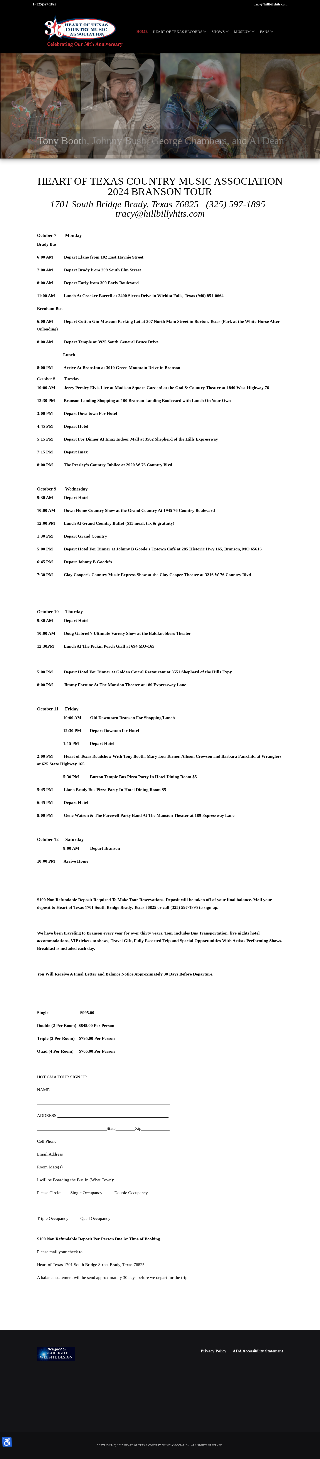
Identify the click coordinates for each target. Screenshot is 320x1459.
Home (142, 31)
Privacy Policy (213, 1351)
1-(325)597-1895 (44, 4)
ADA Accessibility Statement (258, 1351)
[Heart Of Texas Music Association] (84, 31)
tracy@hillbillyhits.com (270, 4)
